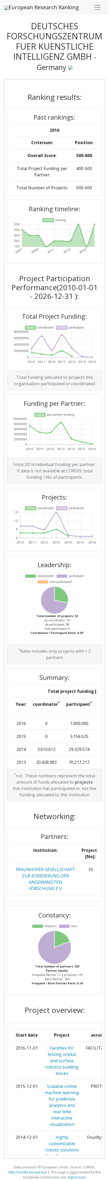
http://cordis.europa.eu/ (27, 1172)
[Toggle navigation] (97, 7)
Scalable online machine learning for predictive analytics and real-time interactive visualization (62, 1105)
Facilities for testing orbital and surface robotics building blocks (62, 1060)
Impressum (76, 1177)
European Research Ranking (43, 7)
